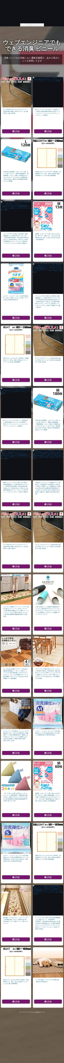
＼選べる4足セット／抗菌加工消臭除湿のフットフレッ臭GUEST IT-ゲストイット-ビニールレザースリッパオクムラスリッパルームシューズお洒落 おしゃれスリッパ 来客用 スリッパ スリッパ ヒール (48, 610)
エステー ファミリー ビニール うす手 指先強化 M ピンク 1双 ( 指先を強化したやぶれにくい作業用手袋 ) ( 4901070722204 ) (47, 733)
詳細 (17, 131)
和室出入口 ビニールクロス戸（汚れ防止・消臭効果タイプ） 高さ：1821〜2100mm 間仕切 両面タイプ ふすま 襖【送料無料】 (48, 173)
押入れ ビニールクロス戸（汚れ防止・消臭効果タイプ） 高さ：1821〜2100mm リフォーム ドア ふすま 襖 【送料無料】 (16, 360)
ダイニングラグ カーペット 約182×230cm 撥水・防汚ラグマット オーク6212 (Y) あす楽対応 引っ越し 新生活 (48, 360)
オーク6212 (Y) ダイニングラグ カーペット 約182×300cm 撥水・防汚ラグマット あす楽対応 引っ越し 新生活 (15, 111)
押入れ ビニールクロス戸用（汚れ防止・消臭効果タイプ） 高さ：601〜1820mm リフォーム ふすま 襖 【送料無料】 (16, 981)
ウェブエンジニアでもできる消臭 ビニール (32, 45)
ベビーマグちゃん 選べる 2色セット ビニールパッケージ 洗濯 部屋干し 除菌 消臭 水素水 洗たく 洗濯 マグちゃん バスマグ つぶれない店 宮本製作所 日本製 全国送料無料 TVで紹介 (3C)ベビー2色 (15, 797)
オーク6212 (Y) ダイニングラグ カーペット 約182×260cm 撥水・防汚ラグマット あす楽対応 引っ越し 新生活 (15, 546)
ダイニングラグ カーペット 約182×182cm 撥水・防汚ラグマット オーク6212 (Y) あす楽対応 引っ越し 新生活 (48, 546)
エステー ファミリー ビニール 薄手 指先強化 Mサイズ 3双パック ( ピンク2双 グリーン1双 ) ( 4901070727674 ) (15, 297)
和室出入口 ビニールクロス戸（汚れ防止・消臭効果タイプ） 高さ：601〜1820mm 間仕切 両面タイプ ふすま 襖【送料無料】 (48, 857)
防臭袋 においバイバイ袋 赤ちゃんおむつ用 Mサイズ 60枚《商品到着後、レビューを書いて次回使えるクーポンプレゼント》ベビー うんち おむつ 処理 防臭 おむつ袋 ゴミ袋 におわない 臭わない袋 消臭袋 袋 (47, 797)
